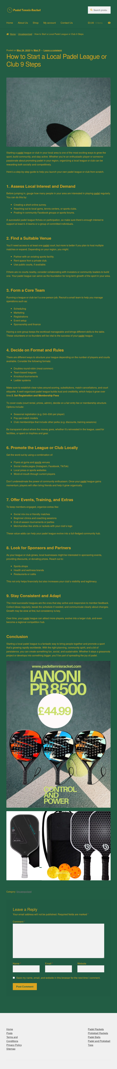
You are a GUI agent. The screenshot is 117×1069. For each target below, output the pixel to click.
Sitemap (10, 1048)
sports (38, 462)
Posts (9, 1033)
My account (49, 22)
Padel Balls (94, 1037)
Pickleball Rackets (98, 1033)
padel (20, 152)
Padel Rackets (96, 1029)
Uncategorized (25, 34)
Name (17, 963)
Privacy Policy (14, 1045)
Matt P (37, 50)
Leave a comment (53, 50)
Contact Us (67, 22)
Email (49, 963)
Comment (19, 921)
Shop (36, 22)
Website (81, 963)
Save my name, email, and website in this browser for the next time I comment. (58, 977)
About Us (23, 22)
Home (9, 22)
